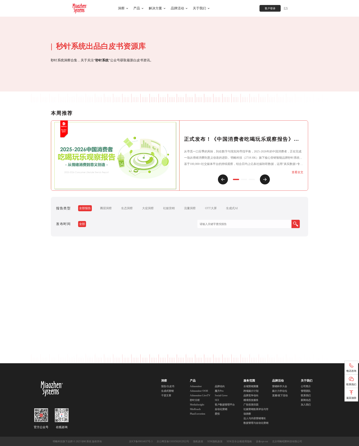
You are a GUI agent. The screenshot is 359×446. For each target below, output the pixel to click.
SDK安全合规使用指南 (239, 441)
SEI (217, 400)
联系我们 (306, 395)
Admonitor (196, 386)
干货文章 (166, 395)
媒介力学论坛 (279, 390)
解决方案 (155, 8)
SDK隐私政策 (215, 441)
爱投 (217, 413)
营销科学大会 (279, 386)
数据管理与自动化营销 (255, 422)
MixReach (195, 409)
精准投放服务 (250, 400)
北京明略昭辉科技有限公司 (287, 441)
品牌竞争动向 (250, 395)
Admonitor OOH (199, 390)
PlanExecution (197, 413)
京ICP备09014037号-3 (140, 441)
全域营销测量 (250, 386)
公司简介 (306, 386)
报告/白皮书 (167, 386)
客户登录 (270, 8)
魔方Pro (219, 390)
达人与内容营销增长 (254, 418)
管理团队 (306, 390)
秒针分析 (195, 400)
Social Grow (221, 395)
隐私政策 (198, 441)
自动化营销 (221, 409)
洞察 (121, 8)
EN (286, 8)
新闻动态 (306, 400)
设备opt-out (262, 441)
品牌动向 (220, 386)
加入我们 (306, 404)
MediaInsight (197, 404)
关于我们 (306, 380)
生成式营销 (167, 390)
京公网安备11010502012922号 (173, 441)
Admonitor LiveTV (200, 395)
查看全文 (297, 172)
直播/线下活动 (280, 395)
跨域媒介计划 (250, 390)
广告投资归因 (250, 404)
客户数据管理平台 (225, 404)
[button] (223, 179)
